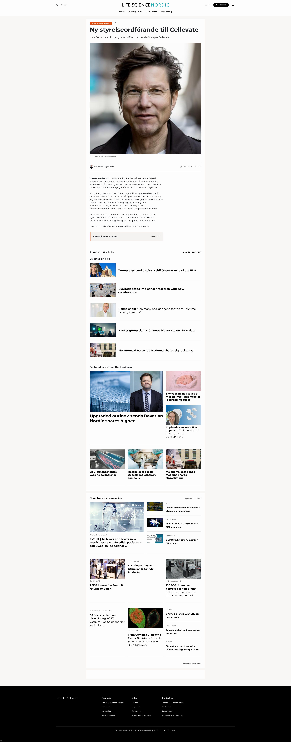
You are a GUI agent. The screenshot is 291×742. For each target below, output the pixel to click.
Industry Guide (135, 12)
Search (64, 5)
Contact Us (166, 707)
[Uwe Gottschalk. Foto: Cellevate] (145, 98)
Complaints (136, 711)
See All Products (108, 715)
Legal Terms (136, 707)
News (121, 12)
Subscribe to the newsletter (113, 703)
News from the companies (106, 498)
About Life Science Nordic (172, 715)
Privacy (135, 703)
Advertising (166, 12)
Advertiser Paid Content (141, 715)
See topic (154, 237)
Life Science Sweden (102, 23)
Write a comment (193, 252)
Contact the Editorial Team (172, 703)
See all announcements (192, 663)
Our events (152, 12)
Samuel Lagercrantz (105, 167)
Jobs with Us (167, 711)
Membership (107, 707)
